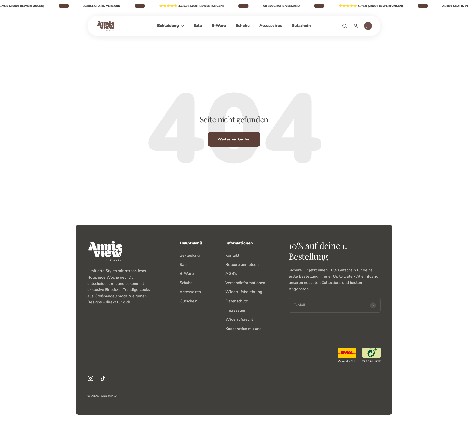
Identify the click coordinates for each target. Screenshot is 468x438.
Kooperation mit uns (243, 328)
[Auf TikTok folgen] (103, 378)
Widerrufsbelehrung (243, 292)
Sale (198, 25)
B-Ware (219, 25)
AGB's (231, 273)
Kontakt (232, 255)
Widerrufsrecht (239, 319)
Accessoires (270, 25)
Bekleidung (168, 25)
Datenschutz (236, 301)
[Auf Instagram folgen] (90, 378)
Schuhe (243, 25)
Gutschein (301, 25)
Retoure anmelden (242, 264)
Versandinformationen (245, 283)
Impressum (235, 310)
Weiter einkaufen (234, 139)
